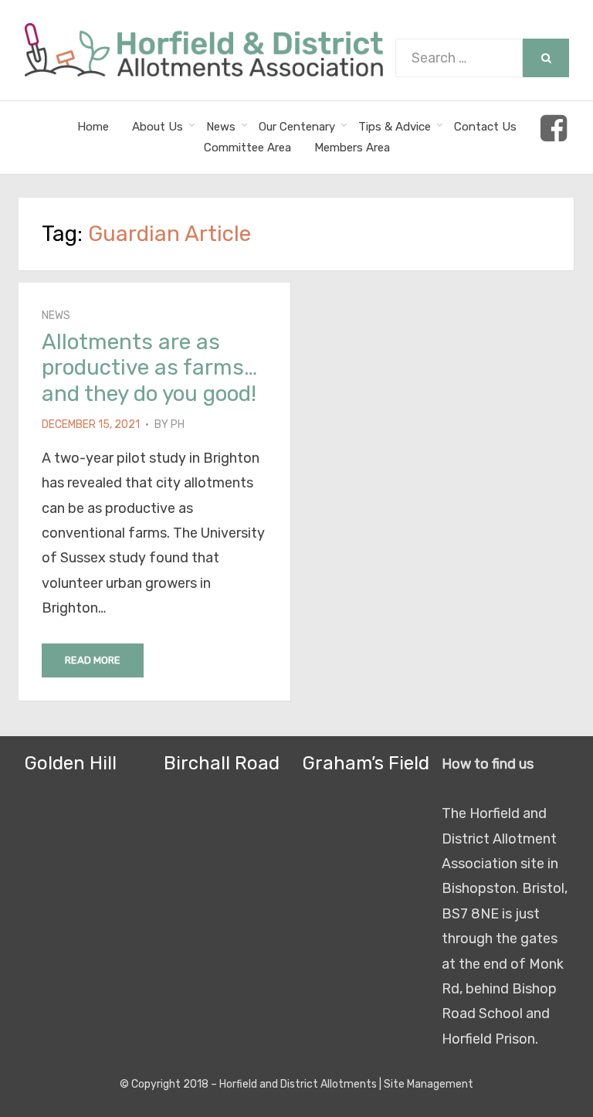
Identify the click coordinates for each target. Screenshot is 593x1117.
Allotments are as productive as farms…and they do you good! (149, 367)
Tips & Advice (394, 127)
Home (93, 127)
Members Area (352, 147)
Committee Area (247, 147)
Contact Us (485, 127)
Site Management (428, 1084)
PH (178, 424)
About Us (157, 127)
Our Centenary (297, 127)
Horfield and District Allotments (298, 1084)
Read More (92, 660)
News (221, 127)
